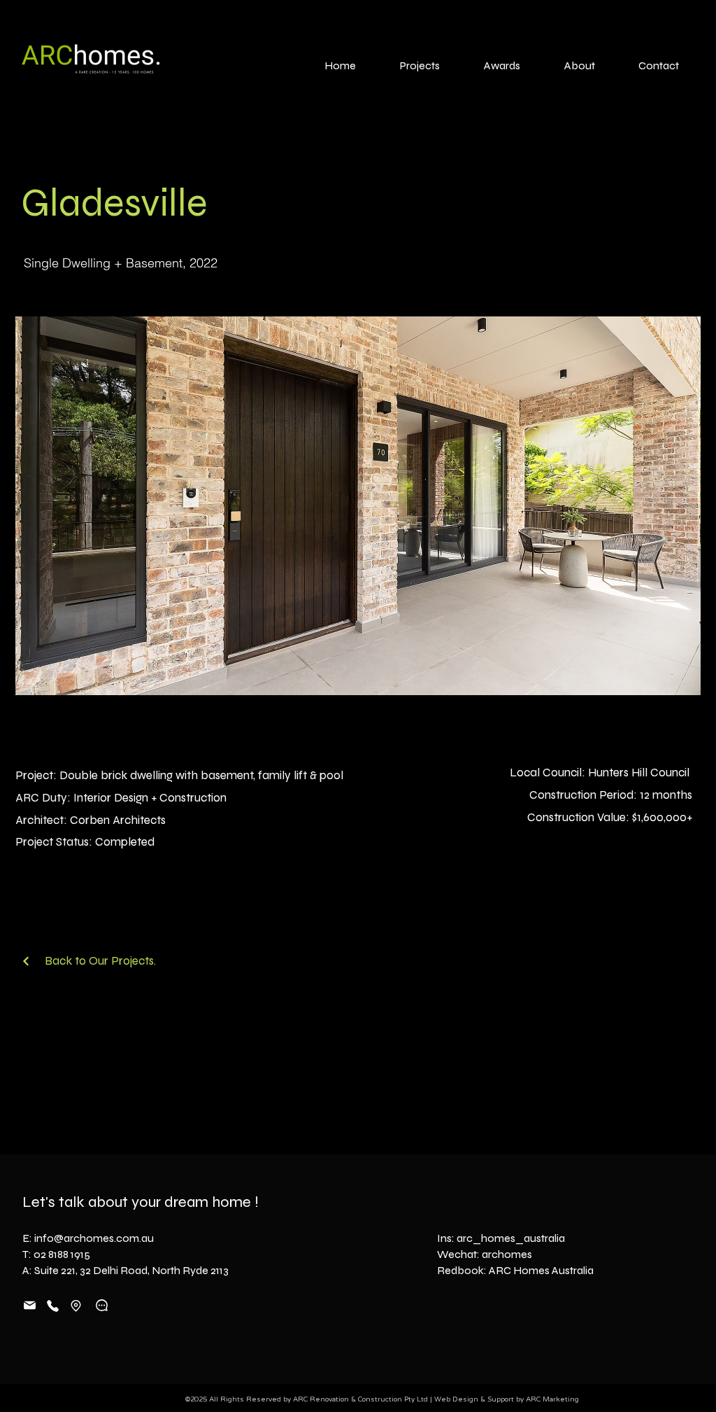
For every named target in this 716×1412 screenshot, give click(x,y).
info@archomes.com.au (94, 1238)
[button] (358, 505)
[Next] (26, 961)
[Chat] (101, 1305)
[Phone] (52, 1306)
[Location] (75, 1306)
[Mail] (29, 1305)
